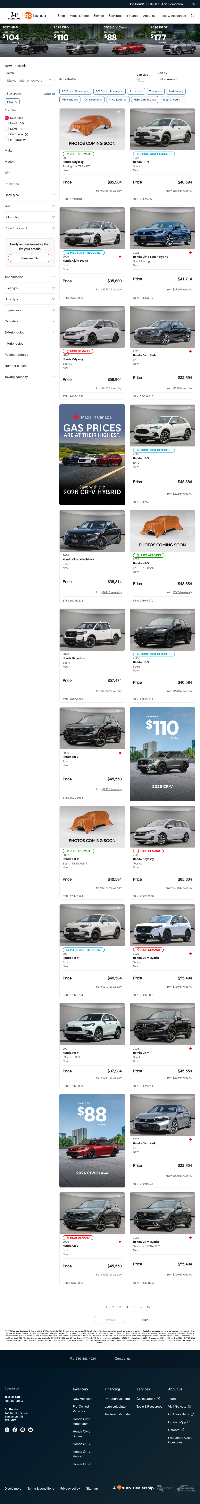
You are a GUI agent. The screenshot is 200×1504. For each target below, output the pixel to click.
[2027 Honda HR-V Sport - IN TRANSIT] (92, 827)
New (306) (16, 117)
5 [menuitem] (134, 1307)
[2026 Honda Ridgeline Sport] (92, 630)
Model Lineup (79, 15)
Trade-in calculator (118, 1414)
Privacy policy (70, 1488)
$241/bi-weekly (112, 592)
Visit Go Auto (177, 1406)
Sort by (162, 72)
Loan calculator (116, 1406)
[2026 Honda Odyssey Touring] (162, 827)
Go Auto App (177, 1422)
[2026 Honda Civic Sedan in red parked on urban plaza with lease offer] (92, 1141)
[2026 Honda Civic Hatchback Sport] (92, 531)
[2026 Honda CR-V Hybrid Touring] (162, 925)
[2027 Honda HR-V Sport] (162, 129)
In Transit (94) (18, 139)
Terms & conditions (41, 1488)
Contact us (12, 1388)
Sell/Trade (115, 15)
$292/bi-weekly (182, 493)
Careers (173, 1430)
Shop (61, 15)
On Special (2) (19, 134)
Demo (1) (16, 128)
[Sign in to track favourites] (119, 113)
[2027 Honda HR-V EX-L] (162, 425)
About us (149, 15)
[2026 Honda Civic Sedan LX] (162, 327)
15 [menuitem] (148, 1307)
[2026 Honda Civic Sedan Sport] (92, 228)
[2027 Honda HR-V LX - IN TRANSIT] (92, 1024)
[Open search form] (193, 15)
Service (98, 15)
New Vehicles (82, 1398)
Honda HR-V (82, 1464)
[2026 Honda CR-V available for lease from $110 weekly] (162, 754)
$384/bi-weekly (112, 690)
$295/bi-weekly (112, 789)
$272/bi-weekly (182, 289)
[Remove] (16, 102)
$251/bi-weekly (112, 1077)
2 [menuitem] (113, 1307)
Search (9, 72)
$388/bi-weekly (112, 388)
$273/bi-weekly (182, 190)
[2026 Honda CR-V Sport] (92, 728)
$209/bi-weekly (182, 388)
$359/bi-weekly (182, 986)
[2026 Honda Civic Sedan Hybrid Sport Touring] (162, 228)
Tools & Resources (173, 15)
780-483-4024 (14, 1401)
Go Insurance (146, 1398)
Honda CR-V (82, 1444)
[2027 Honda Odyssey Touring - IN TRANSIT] (92, 129)
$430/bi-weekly (182, 887)
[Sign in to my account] (193, 3)
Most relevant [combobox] (168, 79)
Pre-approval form (117, 1398)
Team (172, 1398)
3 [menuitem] (120, 1307)
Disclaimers (13, 1488)
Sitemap (92, 1488)
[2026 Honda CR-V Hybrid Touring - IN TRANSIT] (162, 1213)
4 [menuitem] (127, 1307)
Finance (132, 15)
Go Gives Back (178, 1414)
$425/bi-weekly (112, 190)
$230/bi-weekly (112, 289)
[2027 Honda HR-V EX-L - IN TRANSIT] (162, 531)
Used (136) (17, 123)
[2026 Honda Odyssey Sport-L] (92, 327)
